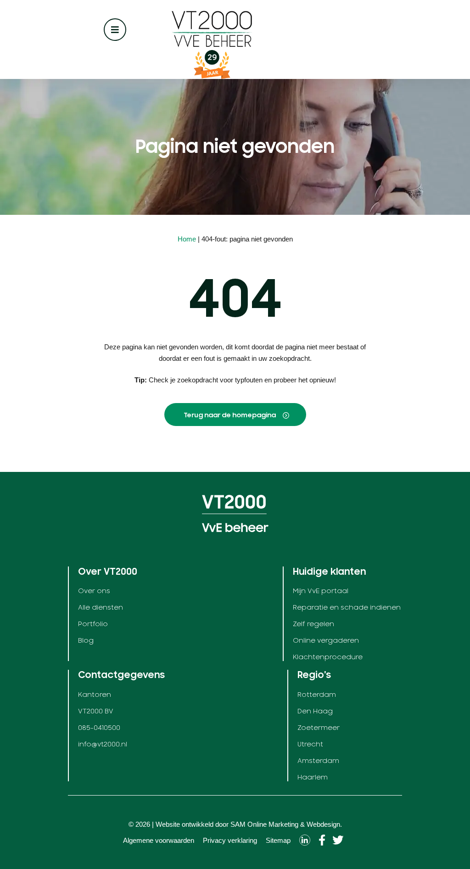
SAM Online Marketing (264, 824)
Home (187, 239)
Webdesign (323, 824)
